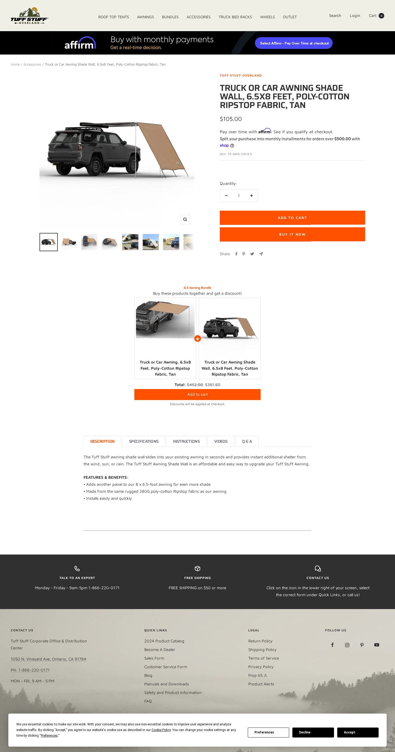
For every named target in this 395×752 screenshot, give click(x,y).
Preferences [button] (49, 735)
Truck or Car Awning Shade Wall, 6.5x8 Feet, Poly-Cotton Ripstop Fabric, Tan (230, 368)
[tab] (102, 441)
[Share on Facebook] (236, 254)
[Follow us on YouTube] (376, 645)
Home (15, 64)
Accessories (32, 64)
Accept (349, 732)
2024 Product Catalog (164, 641)
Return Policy (260, 641)
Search (335, 15)
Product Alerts (261, 684)
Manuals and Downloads (166, 684)
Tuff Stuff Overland (241, 75)
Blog (148, 675)
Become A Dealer (159, 649)
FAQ (148, 701)
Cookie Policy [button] (161, 730)
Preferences (264, 732)
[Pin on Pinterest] (243, 254)
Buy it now (292, 234)
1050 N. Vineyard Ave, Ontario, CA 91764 (48, 659)
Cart (375, 15)
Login (355, 15)
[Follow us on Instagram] (347, 645)
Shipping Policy (262, 649)
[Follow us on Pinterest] (362, 645)
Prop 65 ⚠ (257, 675)
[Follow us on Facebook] (332, 645)
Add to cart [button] (197, 394)
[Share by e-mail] (261, 254)
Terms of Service (263, 658)
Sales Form (154, 658)
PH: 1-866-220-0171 (30, 670)
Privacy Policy (261, 666)
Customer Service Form (165, 666)
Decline (304, 732)
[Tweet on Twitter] (252, 254)
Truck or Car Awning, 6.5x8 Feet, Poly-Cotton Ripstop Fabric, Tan (165, 368)
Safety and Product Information (173, 692)
